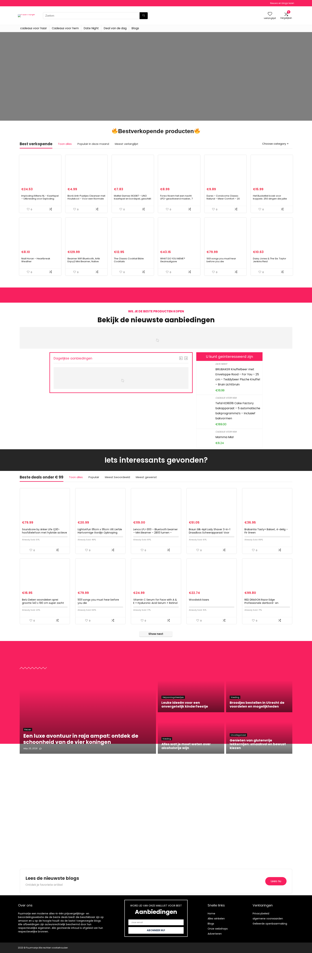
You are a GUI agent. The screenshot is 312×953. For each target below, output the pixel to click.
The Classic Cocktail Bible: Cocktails (129, 260)
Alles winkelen (216, 918)
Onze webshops (218, 928)
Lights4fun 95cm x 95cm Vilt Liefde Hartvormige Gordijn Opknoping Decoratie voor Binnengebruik (100, 533)
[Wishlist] (270, 14)
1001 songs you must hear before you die (221, 260)
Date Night (91, 28)
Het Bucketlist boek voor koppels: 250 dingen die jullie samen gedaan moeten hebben (270, 200)
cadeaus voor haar (33, 28)
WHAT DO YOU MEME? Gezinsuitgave (172, 260)
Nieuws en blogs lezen (282, 3)
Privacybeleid (261, 913)
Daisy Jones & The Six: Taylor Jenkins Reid (269, 260)
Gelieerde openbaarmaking (270, 923)
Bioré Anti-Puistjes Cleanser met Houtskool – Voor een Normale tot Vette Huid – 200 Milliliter (86, 198)
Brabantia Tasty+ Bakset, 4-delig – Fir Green (266, 531)
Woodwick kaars (199, 599)
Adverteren (215, 934)
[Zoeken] (144, 15)
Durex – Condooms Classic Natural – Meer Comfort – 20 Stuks (223, 198)
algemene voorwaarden (268, 918)
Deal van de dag (115, 28)
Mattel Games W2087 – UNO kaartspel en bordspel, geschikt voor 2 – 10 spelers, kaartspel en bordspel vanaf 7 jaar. (132, 200)
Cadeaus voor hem (65, 28)
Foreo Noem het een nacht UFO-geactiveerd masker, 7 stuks (176, 198)
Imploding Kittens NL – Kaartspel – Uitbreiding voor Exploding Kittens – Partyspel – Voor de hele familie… (40, 200)
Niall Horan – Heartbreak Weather (35, 260)
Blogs (135, 28)
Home (211, 913)
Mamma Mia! (224, 437)
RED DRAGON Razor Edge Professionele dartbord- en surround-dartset (261, 603)
